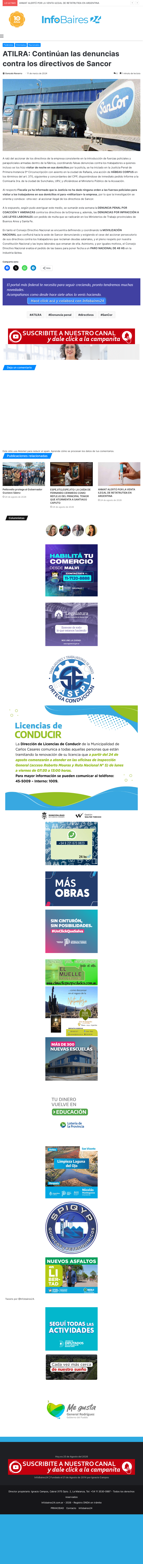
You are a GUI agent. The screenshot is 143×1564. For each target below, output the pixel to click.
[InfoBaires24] (71, 19)
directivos (87, 315)
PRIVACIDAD (57, 1508)
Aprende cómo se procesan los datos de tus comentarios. (82, 451)
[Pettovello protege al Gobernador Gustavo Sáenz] (24, 474)
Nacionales (34, 45)
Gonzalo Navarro (13, 73)
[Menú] (1, 36)
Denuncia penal (60, 315)
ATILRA (36, 315)
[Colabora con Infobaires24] (71, 291)
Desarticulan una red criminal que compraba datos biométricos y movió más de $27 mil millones (71, 3)
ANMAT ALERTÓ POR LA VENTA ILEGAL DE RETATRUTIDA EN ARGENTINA (116, 492)
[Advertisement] (71, 1538)
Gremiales (21, 45)
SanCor (107, 315)
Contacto (71, 1508)
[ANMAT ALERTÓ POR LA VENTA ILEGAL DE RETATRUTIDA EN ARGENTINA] (119, 474)
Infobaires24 (85, 1508)
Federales (8, 45)
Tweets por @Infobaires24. (20, 1298)
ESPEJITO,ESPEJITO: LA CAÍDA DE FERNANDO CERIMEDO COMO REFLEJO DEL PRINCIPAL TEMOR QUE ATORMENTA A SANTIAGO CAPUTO (70, 496)
